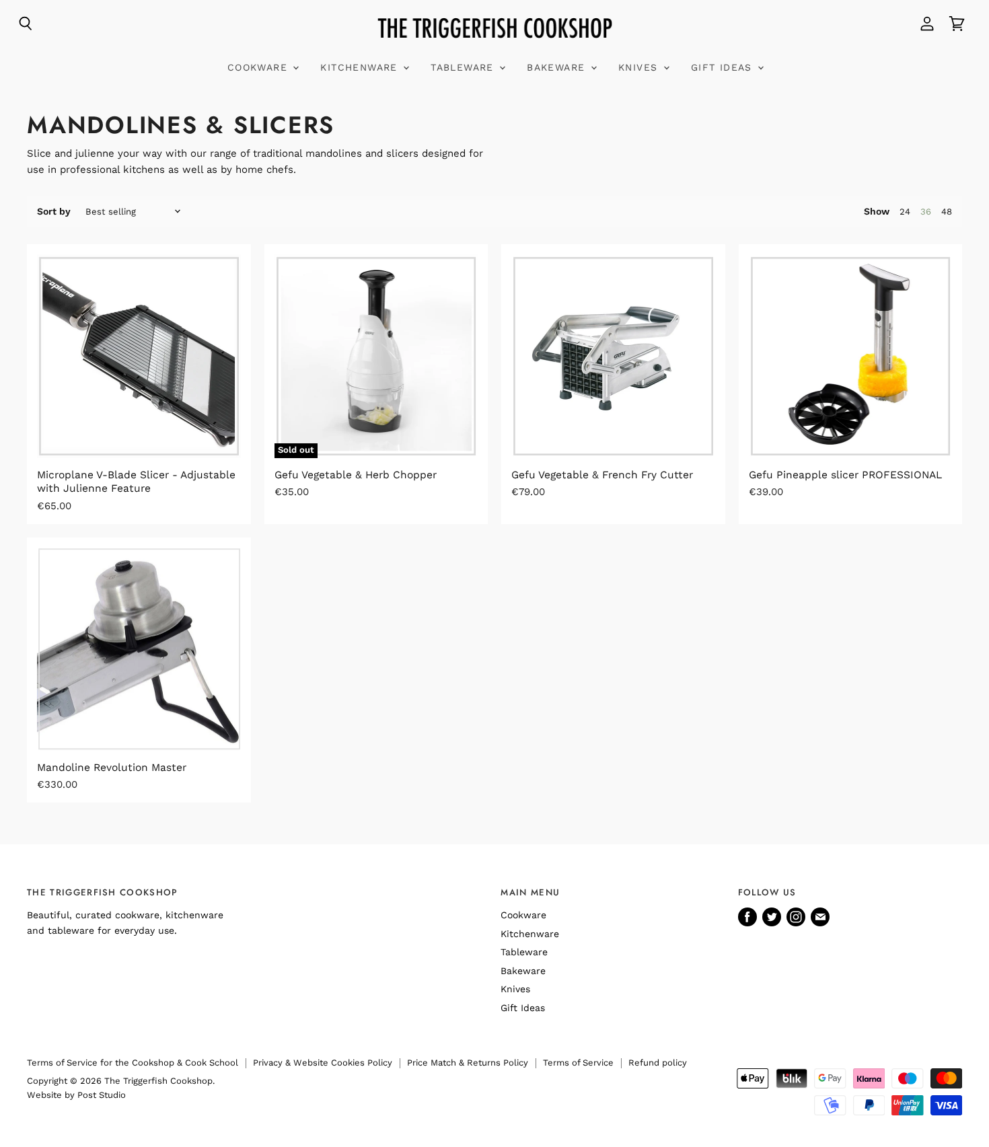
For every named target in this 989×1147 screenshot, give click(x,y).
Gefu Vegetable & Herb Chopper (355, 474)
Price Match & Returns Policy (467, 1063)
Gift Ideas (723, 67)
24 (905, 212)
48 (946, 212)
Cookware (259, 67)
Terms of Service (578, 1063)
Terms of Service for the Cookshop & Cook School (132, 1063)
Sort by (54, 211)
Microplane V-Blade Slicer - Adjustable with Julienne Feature (136, 481)
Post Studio (101, 1095)
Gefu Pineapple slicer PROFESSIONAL (845, 474)
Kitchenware (361, 67)
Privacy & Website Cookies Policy (322, 1063)
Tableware (464, 67)
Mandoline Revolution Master (111, 767)
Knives (640, 67)
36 (925, 212)
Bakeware (558, 67)
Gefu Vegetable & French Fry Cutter (602, 474)
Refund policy (657, 1063)
